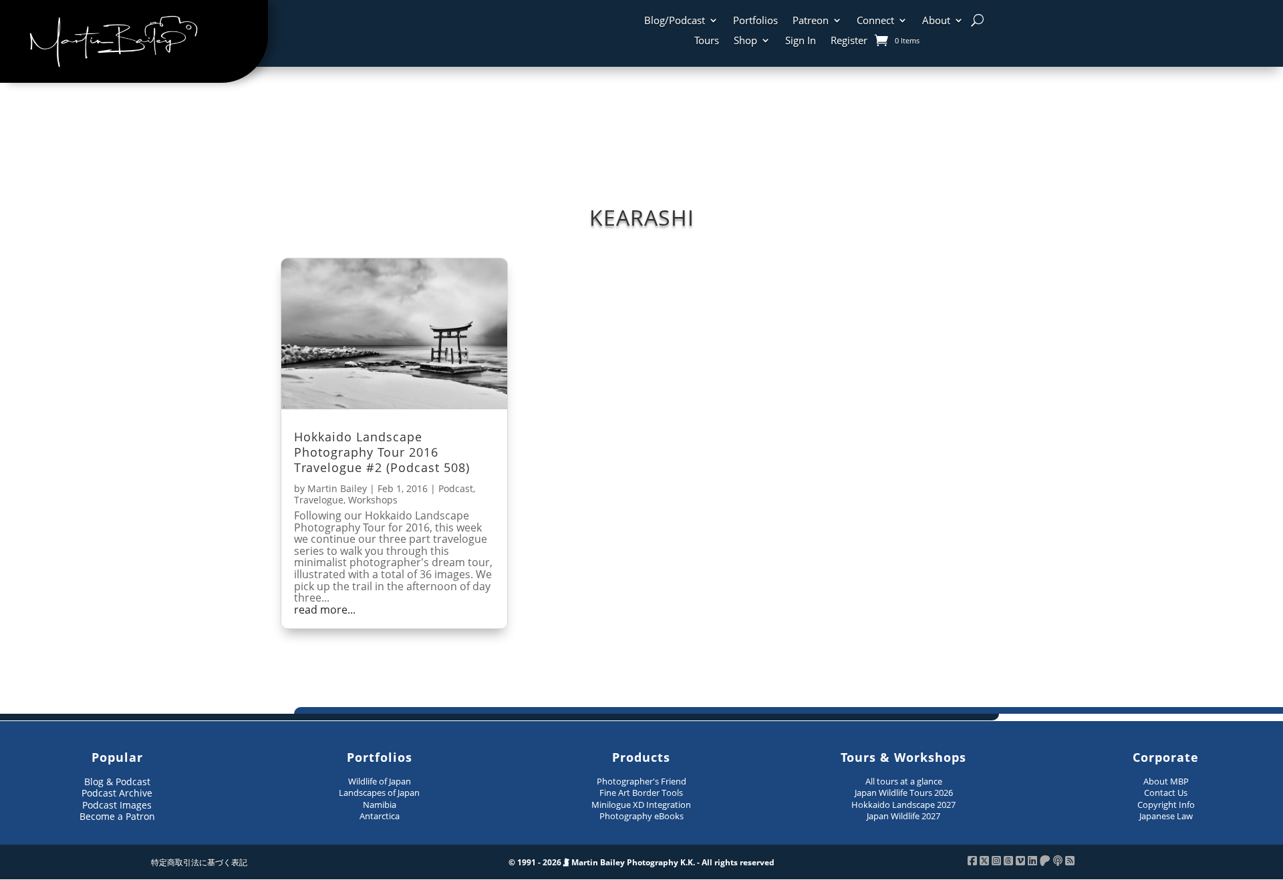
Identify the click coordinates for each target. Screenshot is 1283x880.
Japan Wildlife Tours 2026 (904, 793)
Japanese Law (1166, 816)
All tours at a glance (903, 781)
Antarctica (380, 816)
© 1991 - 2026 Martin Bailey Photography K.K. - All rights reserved (641, 862)
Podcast (455, 488)
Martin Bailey (337, 488)
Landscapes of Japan (379, 793)
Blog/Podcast (674, 21)
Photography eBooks (641, 816)
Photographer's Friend (641, 781)
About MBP (1166, 781)
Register (849, 41)
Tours (706, 41)
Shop (745, 41)
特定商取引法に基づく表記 (199, 862)
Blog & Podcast (117, 781)
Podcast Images (117, 805)
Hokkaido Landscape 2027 (903, 805)
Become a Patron (117, 816)
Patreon (811, 21)
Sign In (800, 41)
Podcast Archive (117, 793)
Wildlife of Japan (379, 781)
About (936, 21)
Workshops (373, 499)
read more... (324, 610)
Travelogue (318, 499)
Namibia (379, 805)
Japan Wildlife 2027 (903, 816)
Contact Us (1165, 793)
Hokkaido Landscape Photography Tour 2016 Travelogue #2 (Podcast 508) (382, 452)
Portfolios (755, 21)
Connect (875, 21)
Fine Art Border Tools (641, 793)
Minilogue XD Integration (641, 805)
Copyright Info (1166, 805)
